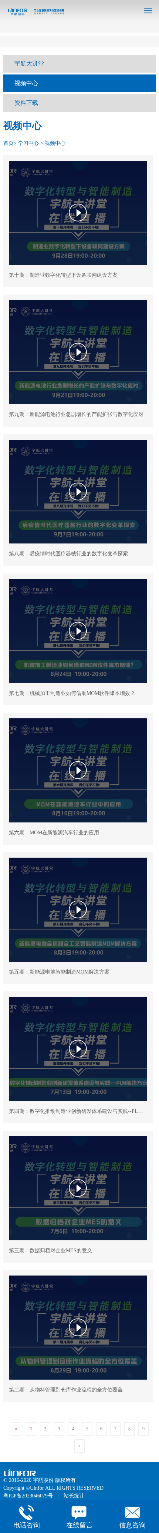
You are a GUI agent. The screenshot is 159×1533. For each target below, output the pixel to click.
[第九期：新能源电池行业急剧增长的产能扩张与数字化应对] (78, 352)
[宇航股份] (26, 1473)
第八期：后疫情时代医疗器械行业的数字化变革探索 (68, 553)
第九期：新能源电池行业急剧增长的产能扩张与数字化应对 (76, 414)
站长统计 (74, 1496)
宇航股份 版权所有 (54, 1480)
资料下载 (26, 103)
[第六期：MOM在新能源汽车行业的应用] (78, 770)
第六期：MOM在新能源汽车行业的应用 (54, 832)
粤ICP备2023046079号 (28, 1496)
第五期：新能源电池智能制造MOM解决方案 (59, 972)
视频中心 (26, 83)
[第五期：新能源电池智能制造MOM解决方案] (78, 910)
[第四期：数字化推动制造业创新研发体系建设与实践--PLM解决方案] (78, 1049)
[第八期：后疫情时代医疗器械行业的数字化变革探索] (78, 492)
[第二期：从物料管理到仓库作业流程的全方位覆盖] (78, 1328)
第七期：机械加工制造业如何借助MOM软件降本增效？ (72, 693)
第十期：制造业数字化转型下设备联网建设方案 (63, 275)
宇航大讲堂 (29, 63)
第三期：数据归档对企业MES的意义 (50, 1250)
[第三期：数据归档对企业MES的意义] (78, 1188)
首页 (8, 143)
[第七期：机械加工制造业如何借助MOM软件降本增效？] (78, 631)
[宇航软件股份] (33, 14)
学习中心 (28, 143)
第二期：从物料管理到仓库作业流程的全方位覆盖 (66, 1390)
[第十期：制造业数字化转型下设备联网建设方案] (78, 213)
